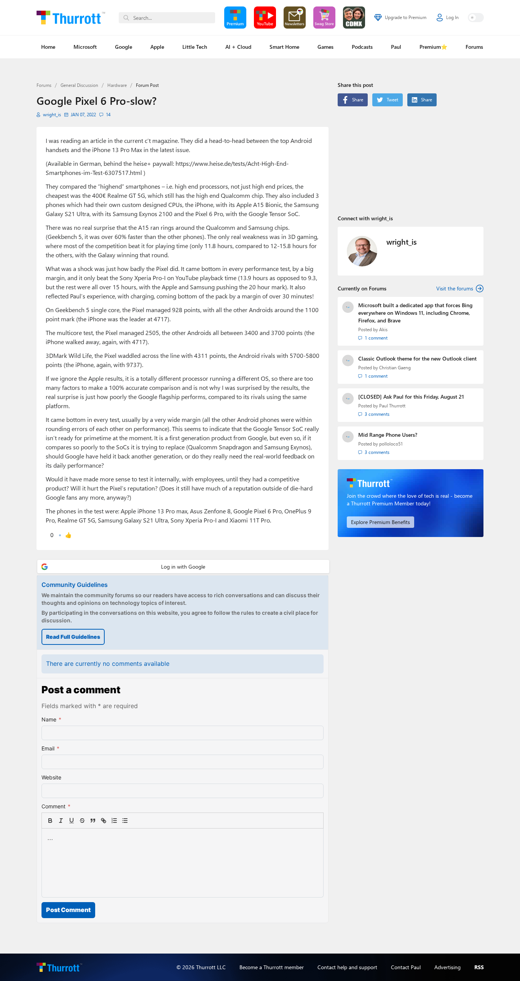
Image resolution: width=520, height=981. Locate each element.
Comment (55, 806)
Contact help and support (347, 967)
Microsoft (85, 46)
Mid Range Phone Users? (387, 434)
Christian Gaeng (395, 367)
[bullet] (125, 820)
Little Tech (194, 46)
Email (50, 748)
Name (51, 719)
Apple (157, 46)
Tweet (392, 100)
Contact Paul (406, 967)
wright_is (52, 114)
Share (357, 100)
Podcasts (362, 46)
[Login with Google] (183, 566)
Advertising (447, 967)
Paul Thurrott (392, 406)
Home (48, 46)
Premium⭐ (433, 46)
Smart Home (284, 46)
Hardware (117, 85)
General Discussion (79, 85)
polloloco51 (391, 444)
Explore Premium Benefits (380, 522)
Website (51, 777)
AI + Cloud (238, 46)
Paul (396, 46)
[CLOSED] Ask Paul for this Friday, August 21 (411, 396)
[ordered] (114, 820)
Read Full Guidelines (73, 636)
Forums (474, 46)
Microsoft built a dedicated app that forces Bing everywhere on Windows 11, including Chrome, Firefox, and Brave (415, 312)
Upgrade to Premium (405, 17)
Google (123, 46)
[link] (135, 820)
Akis (383, 329)
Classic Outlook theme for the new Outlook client (417, 358)
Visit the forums (454, 288)
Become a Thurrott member (271, 967)
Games (325, 46)
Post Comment (68, 910)
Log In (452, 17)
